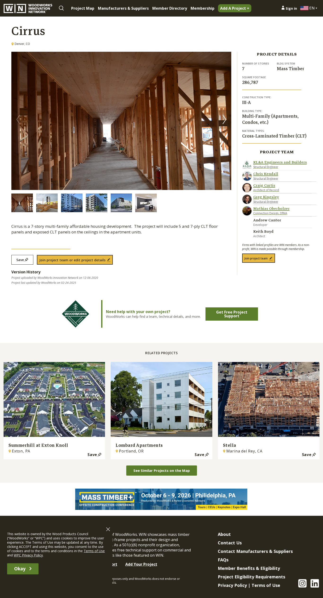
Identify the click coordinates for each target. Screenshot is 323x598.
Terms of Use (266, 585)
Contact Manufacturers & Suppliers (255, 551)
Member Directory (169, 8)
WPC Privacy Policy (28, 555)
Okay (20, 569)
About (224, 534)
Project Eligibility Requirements (251, 577)
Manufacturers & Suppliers (123, 8)
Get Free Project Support (231, 314)
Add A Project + (234, 8)
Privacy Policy (232, 585)
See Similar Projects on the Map (161, 470)
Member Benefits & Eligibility (249, 568)
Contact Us (230, 543)
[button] (224, 119)
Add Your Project (141, 564)
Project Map (82, 8)
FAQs (223, 560)
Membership (202, 8)
